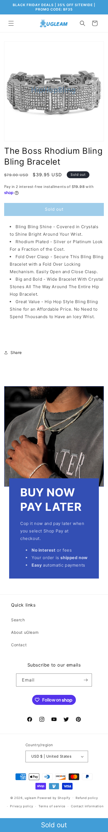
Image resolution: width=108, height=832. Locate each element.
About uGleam (24, 632)
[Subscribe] (85, 680)
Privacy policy (21, 806)
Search (18, 619)
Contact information (87, 806)
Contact (19, 644)
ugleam (30, 798)
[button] (11, 23)
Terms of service (51, 806)
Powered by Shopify (53, 798)
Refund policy (87, 798)
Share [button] (16, 352)
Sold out (54, 825)
